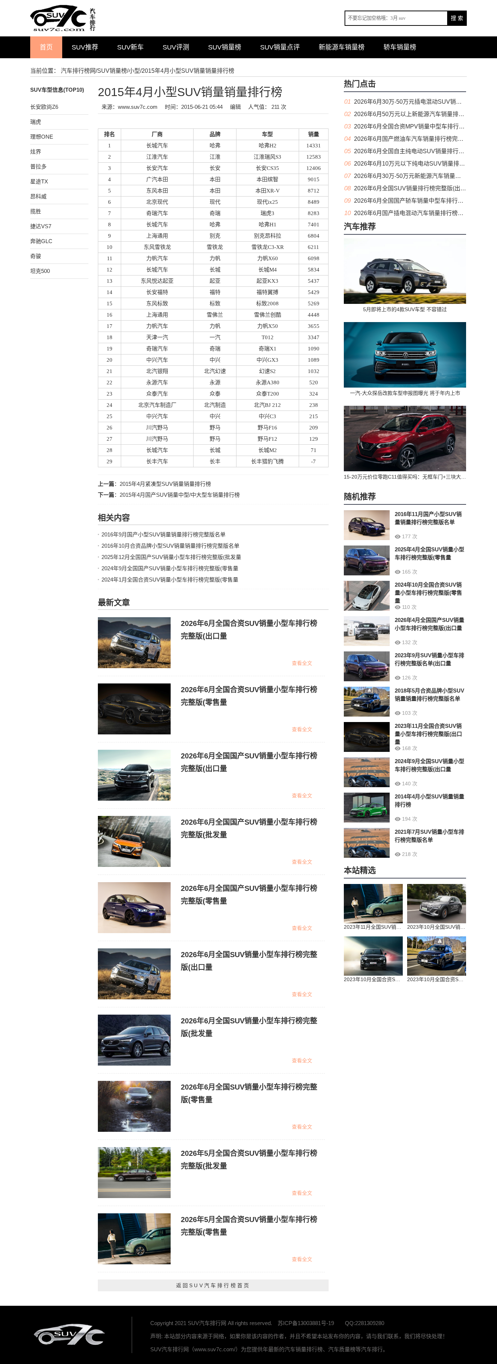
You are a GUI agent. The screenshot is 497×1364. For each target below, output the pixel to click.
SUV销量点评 (280, 47)
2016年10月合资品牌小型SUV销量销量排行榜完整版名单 (170, 546)
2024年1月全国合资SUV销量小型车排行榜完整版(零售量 (170, 579)
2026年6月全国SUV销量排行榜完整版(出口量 (413, 188)
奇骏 (35, 256)
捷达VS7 (40, 226)
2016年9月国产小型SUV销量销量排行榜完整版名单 (164, 534)
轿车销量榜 (399, 47)
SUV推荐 (85, 47)
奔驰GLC (41, 241)
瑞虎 (35, 122)
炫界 (35, 151)
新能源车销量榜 (342, 47)
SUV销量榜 (224, 47)
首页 (46, 47)
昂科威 (38, 196)
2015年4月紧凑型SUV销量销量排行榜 (165, 484)
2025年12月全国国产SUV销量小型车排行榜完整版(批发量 (171, 557)
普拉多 (38, 166)
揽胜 (35, 211)
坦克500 (40, 271)
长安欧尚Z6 (44, 107)
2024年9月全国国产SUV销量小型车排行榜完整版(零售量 (170, 568)
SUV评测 (176, 47)
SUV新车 (130, 47)
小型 (134, 71)
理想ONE (41, 137)
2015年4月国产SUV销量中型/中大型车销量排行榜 (180, 495)
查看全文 (302, 663)
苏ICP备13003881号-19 (306, 1323)
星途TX (39, 181)
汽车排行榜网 (78, 71)
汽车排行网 (70, 1335)
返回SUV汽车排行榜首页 (213, 1285)
